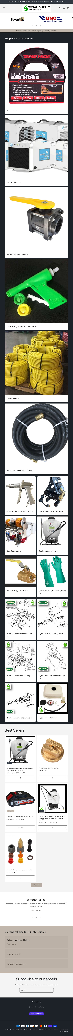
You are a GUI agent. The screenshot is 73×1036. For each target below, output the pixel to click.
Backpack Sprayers (47, 551)
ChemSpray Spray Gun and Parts (21, 326)
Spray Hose (12, 399)
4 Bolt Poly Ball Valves (16, 254)
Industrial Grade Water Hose (19, 471)
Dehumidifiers (13, 182)
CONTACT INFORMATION (16, 964)
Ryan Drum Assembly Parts (51, 634)
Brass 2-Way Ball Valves (17, 591)
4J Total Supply (14, 1029)
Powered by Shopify (23, 1029)
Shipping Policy (12, 954)
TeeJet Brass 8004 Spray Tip (48, 768)
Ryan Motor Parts (46, 718)
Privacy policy (33, 1029)
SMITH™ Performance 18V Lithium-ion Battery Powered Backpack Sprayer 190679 (51, 818)
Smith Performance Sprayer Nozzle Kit (19, 870)
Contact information (53, 1029)
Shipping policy (64, 1031)
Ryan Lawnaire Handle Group (52, 676)
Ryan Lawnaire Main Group (19, 676)
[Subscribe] (51, 990)
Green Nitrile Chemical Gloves (52, 591)
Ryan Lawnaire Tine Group (18, 718)
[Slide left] (32, 26)
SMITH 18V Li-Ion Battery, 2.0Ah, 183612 (20, 816)
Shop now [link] (35, 910)
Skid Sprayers (13, 551)
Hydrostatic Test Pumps (50, 511)
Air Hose (10, 110)
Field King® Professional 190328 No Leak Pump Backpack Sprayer (20, 769)
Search (31, 1007)
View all (36, 885)
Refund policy (42, 1029)
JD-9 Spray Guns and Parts (19, 511)
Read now (10, 944)
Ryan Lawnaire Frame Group (19, 634)
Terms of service (64, 1029)
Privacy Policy (39, 1007)
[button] (4, 8)
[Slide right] (41, 26)
